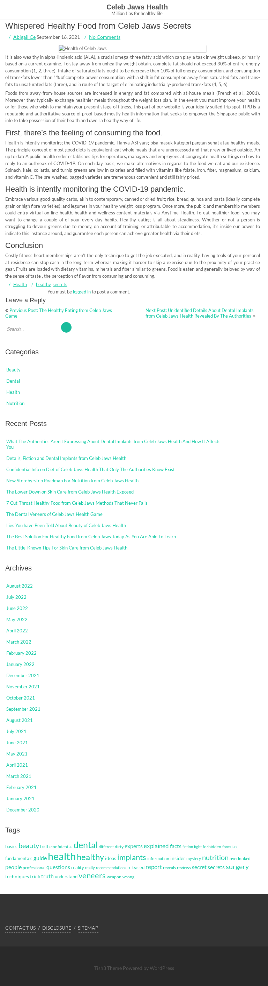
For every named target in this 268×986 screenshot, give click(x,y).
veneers (92, 875)
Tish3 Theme (108, 968)
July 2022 (16, 597)
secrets (60, 284)
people (13, 867)
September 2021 (23, 709)
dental (86, 844)
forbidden (212, 846)
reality (77, 867)
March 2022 (18, 642)
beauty (28, 845)
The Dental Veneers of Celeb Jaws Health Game (54, 514)
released (135, 867)
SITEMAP (88, 928)
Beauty (13, 370)
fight (198, 846)
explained (156, 846)
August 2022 (19, 586)
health (62, 856)
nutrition (215, 857)
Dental (13, 381)
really (90, 867)
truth (47, 876)
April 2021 (17, 765)
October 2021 (20, 698)
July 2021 (16, 731)
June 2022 (17, 608)
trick (35, 876)
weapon (114, 876)
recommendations (111, 867)
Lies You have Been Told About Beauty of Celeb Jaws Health (66, 525)
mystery (193, 858)
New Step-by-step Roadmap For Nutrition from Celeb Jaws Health (72, 480)
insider (177, 858)
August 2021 (19, 720)
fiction (188, 846)
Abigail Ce (24, 37)
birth (45, 846)
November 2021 (23, 686)
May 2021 (17, 754)
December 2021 (22, 675)
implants (131, 857)
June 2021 (17, 742)
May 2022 (17, 619)
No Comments (104, 37)
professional (34, 867)
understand (66, 876)
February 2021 (21, 787)
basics (11, 846)
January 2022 (20, 664)
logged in (82, 292)
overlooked (240, 858)
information (158, 858)
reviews (184, 867)
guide (40, 858)
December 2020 (22, 810)
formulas (229, 846)
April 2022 (17, 630)
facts (175, 846)
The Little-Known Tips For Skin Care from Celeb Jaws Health (66, 548)
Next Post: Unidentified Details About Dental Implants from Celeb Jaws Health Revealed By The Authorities (200, 313)
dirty (119, 846)
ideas (110, 858)
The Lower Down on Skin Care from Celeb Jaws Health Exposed (70, 492)
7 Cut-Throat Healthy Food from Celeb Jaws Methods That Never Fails (77, 503)
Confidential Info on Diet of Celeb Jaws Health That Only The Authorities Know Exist (90, 469)
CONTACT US (20, 928)
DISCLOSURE (56, 928)
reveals (169, 867)
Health (20, 284)
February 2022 (21, 653)
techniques (17, 876)
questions (58, 867)
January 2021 (20, 798)
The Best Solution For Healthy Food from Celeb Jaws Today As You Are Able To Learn (91, 536)
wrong (128, 876)
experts (134, 846)
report (154, 867)
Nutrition (15, 403)
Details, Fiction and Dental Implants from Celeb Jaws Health (66, 458)
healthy (43, 284)
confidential (62, 846)
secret (199, 867)
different (106, 846)
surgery (237, 866)
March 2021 (18, 776)
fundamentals (18, 858)
